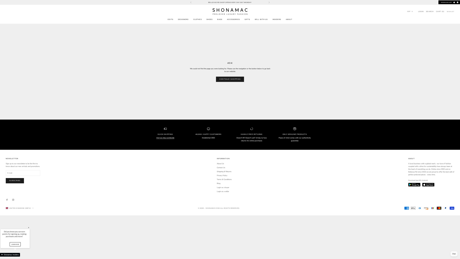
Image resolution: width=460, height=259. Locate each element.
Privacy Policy (222, 175)
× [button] (28, 227)
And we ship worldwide (165, 138)
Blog (218, 183)
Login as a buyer (223, 187)
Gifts (247, 19)
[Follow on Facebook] (7, 200)
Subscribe (14, 181)
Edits (170, 19)
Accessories (233, 19)
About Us (220, 163)
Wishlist (450, 11)
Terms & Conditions (224, 179)
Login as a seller (223, 191)
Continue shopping (230, 79)
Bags (219, 19)
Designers (183, 19)
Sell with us (261, 19)
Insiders (277, 19)
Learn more (15, 244)
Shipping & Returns (224, 171)
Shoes (210, 19)
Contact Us (221, 167)
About (289, 19)
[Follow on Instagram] (13, 200)
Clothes (197, 19)
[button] (410, 11)
